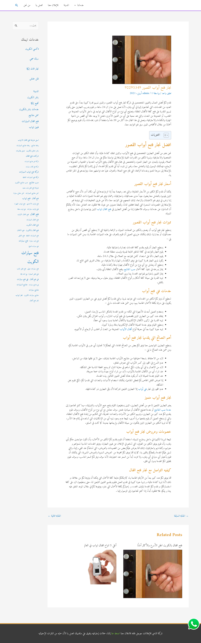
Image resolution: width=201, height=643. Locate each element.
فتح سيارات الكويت (30, 257)
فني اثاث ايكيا (23, 274)
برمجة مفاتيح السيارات (23, 145)
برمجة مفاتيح (35, 145)
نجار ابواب (19, 295)
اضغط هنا (115, 633)
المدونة (66, 5)
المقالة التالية (54, 516)
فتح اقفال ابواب (104, 209)
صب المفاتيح (129, 269)
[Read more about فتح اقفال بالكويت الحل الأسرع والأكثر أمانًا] (152, 574)
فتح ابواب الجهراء (19, 203)
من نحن (27, 5)
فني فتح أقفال (34, 279)
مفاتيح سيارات (34, 290)
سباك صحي (34, 59)
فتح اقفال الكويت (32, 225)
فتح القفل (22, 235)
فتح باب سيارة (34, 241)
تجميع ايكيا (35, 103)
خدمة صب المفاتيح (162, 410)
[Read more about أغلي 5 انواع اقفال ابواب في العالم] (99, 567)
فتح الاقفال (20, 230)
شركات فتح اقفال (32, 156)
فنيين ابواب (34, 127)
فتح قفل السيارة (34, 274)
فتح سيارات (23, 241)
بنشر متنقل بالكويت (32, 150)
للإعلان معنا (53, 5)
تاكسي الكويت (32, 49)
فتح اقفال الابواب (23, 214)
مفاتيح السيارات (22, 285)
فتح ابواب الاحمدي (33, 203)
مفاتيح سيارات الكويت (31, 295)
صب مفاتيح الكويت (21, 182)
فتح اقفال (34, 214)
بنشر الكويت (33, 97)
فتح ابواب (26, 198)
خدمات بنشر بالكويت (29, 109)
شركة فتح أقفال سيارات (32, 166)
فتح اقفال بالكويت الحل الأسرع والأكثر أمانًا (159, 545)
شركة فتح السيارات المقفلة (31, 177)
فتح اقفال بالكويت (32, 230)
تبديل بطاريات (20, 150)
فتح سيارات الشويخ (34, 246)
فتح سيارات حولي (33, 268)
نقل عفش (34, 78)
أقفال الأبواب (126, 329)
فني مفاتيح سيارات (34, 284)
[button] (16, 5)
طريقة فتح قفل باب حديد (31, 188)
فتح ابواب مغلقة (21, 209)
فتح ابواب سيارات (33, 209)
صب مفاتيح (34, 183)
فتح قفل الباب (21, 268)
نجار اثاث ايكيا (33, 69)
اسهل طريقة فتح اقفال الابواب (28, 140)
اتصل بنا (39, 5)
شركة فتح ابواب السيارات (29, 172)
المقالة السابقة (181, 516)
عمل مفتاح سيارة (19, 193)
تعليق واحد (166, 93)
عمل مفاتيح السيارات (32, 193)
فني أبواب (142, 389)
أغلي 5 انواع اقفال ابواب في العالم (100, 545)
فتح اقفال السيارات (30, 121)
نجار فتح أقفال (34, 300)
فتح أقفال (35, 198)
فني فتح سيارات (22, 279)
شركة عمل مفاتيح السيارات (32, 161)
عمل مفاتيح (34, 115)
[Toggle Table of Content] (164, 135)
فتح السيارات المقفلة (32, 235)
